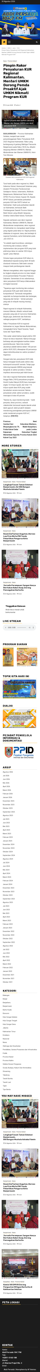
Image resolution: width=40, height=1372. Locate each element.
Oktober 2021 (8, 982)
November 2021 (8, 978)
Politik (5, 1053)
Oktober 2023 (8, 895)
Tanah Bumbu (8, 1079)
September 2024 (9, 855)
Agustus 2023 (8, 902)
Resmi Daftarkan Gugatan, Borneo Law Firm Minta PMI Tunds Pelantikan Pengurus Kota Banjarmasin (19, 537)
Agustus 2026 (8, 772)
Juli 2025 (6, 819)
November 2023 (8, 892)
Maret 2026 (7, 790)
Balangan (6, 995)
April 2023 (6, 917)
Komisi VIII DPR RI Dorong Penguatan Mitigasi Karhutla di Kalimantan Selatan (17, 1287)
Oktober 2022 (8, 939)
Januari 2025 (7, 841)
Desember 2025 (8, 801)
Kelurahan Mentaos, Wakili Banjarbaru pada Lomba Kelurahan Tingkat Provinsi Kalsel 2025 (28, 428)
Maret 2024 (7, 877)
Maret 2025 (7, 834)
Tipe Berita (7, 1089)
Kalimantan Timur (9, 1032)
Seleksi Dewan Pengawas (12, 1064)
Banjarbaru (7, 1003)
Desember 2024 (8, 844)
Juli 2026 (6, 776)
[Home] (4, 42)
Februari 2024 (8, 881)
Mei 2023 (6, 913)
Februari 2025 (8, 837)
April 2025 (6, 830)
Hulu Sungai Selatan (10, 1017)
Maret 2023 (7, 921)
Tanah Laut (7, 1082)
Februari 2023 (8, 924)
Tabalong (6, 1075)
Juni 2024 (6, 866)
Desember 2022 (8, 931)
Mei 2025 (6, 826)
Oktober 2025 (8, 808)
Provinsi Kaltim (8, 1061)
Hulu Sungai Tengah (10, 1021)
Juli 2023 (6, 906)
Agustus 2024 (8, 859)
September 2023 (9, 899)
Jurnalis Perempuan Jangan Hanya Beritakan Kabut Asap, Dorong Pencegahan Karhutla (19, 587)
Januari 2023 (7, 928)
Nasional (6, 1039)
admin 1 (18, 105)
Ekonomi (6, 1013)
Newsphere (20, 1369)
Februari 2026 (8, 794)
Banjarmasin (7, 482)
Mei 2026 (6, 783)
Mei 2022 (6, 957)
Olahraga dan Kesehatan (12, 1046)
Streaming (6, 1071)
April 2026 (6, 786)
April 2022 (6, 960)
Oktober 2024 (8, 852)
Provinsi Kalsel (12, 61)
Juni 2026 (6, 779)
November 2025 (8, 805)
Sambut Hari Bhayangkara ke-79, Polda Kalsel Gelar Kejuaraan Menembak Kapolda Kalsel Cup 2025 (11, 429)
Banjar (5, 999)
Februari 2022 (8, 968)
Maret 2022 (7, 964)
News (5, 61)
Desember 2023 (8, 888)
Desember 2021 (8, 975)
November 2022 (8, 935)
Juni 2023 (6, 910)
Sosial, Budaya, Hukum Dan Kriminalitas (17, 1068)
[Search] (36, 42)
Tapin (5, 1086)
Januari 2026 (7, 797)
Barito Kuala (7, 1010)
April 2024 (6, 873)
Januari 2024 (7, 884)
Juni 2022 (6, 953)
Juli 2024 (6, 863)
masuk (17, 610)
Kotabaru (6, 1035)
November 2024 (8, 848)
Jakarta (5, 1028)
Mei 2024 (6, 870)
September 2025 (9, 812)
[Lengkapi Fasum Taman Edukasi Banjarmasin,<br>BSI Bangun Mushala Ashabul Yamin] (20, 464)
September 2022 (9, 942)
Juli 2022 (6, 950)
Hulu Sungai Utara (9, 1024)
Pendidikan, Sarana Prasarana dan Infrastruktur (20, 1050)
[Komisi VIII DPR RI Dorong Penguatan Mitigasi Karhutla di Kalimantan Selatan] (20, 1264)
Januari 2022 (7, 971)
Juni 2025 (6, 823)
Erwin (20, 493)
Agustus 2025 (8, 815)
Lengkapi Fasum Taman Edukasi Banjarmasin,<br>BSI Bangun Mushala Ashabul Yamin (18, 487)
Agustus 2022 (8, 946)
